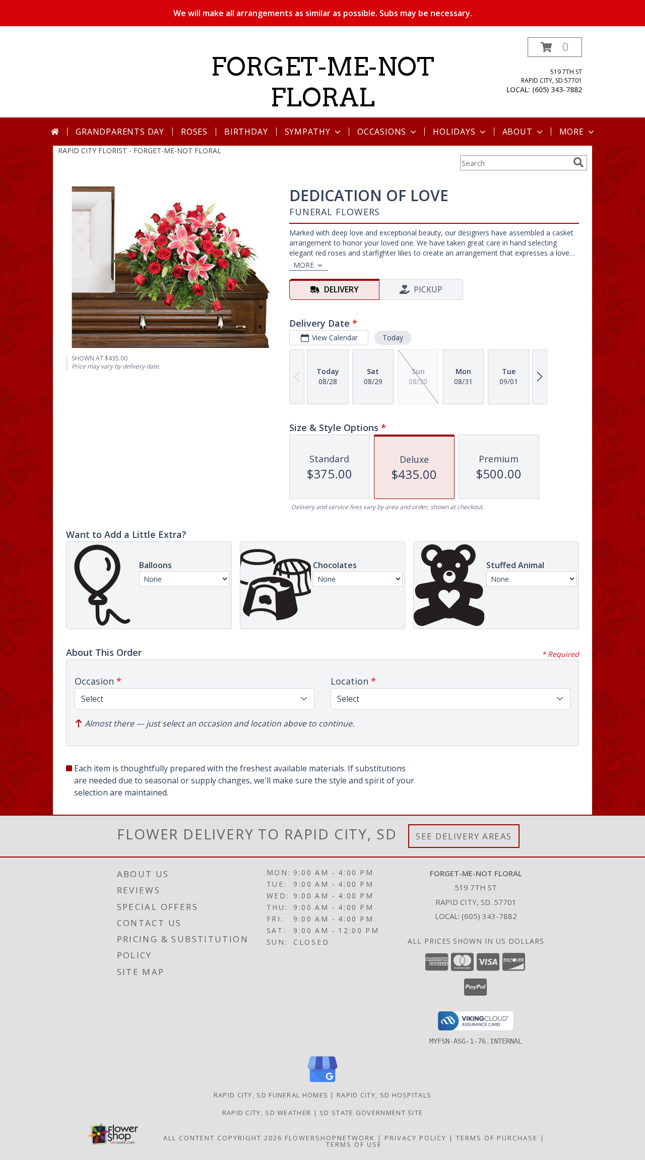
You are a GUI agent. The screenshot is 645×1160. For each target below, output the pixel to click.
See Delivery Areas (464, 836)
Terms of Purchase (497, 1137)
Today (392, 337)
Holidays (454, 131)
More (571, 131)
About (517, 131)
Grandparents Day (120, 131)
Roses (194, 131)
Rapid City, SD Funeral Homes (271, 1095)
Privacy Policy (415, 1137)
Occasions (381, 131)
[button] (555, 47)
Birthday (246, 131)
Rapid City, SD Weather (266, 1112)
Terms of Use (354, 1144)
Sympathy (308, 131)
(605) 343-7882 (557, 89)
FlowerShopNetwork (330, 1137)
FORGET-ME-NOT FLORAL (322, 81)
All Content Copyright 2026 (222, 1137)
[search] (578, 162)
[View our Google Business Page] (322, 1082)
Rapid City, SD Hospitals (384, 1095)
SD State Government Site (371, 1112)
